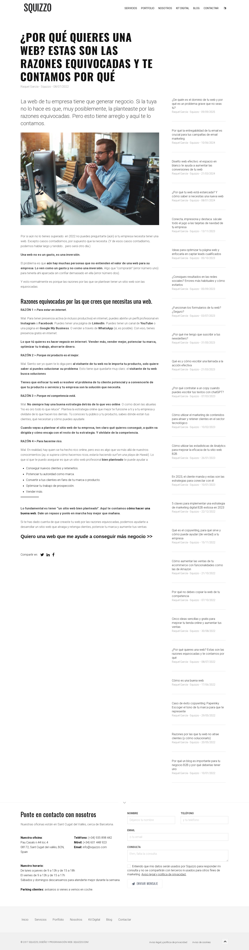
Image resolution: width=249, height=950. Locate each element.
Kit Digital (182, 8)
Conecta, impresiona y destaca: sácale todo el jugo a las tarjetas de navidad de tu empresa (197, 223)
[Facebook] (52, 554)
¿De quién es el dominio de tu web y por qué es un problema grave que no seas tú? (197, 104)
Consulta (134, 847)
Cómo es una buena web (188, 680)
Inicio (25, 919)
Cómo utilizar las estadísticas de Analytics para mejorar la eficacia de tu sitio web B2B (198, 450)
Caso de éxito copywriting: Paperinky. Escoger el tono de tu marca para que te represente (198, 707)
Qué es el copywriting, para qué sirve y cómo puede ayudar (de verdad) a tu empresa (196, 534)
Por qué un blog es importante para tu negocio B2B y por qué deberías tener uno (196, 765)
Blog (196, 8)
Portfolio (147, 8)
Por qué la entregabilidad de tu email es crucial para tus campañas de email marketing (197, 134)
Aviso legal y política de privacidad (168, 942)
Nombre (132, 813)
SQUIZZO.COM (80, 942)
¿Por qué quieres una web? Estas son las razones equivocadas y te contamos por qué (198, 653)
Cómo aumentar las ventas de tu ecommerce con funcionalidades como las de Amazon (197, 565)
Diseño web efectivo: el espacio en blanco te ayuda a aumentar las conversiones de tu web (194, 165)
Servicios (130, 8)
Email (131, 830)
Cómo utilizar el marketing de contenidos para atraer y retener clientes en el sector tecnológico (198, 419)
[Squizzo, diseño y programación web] (38, 8)
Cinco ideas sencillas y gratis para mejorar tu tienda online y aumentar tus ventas (196, 623)
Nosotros (165, 8)
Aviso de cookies (201, 942)
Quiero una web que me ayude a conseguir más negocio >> (86, 536)
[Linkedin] (47, 554)
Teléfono (187, 813)
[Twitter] (41, 554)
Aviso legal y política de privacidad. (163, 874)
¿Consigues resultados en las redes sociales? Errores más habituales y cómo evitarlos (198, 281)
